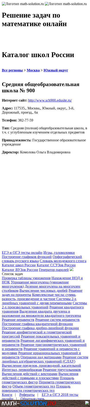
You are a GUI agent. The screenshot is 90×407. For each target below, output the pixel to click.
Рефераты (27, 395)
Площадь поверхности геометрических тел (36, 388)
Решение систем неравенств (57, 320)
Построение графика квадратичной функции (37, 324)
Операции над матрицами (41, 357)
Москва (33, 70)
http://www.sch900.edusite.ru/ (50, 100)
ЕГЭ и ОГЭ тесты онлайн (22, 253)
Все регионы (12, 70)
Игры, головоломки (59, 253)
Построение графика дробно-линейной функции (40, 328)
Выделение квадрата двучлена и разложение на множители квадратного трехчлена (41, 313)
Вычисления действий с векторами (29, 374)
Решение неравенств (18, 320)
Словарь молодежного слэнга (63, 261)
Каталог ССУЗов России (56, 265)
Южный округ (56, 70)
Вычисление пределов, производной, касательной (41, 365)
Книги (7, 395)
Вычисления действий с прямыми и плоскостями (40, 376)
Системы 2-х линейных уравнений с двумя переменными (39, 301)
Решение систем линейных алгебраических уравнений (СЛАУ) (45, 359)
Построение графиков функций (27, 257)
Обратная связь (33, 399)
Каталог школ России (19, 265)
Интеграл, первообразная (22, 370)
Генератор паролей (54, 270)
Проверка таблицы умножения (26, 278)
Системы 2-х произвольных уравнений (44, 305)
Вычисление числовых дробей (43, 290)
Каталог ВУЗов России (20, 270)
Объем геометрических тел (33, 386)
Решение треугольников (62, 370)
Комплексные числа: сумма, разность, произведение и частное (39, 297)
